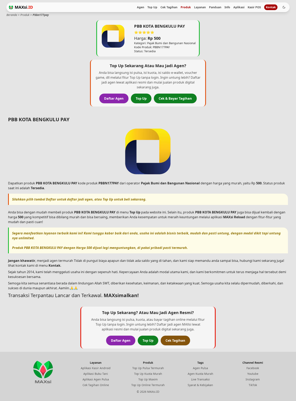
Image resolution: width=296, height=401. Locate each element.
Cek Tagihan (168, 7)
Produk (186, 7)
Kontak (271, 7)
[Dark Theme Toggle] (284, 7)
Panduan (215, 7)
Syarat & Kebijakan (200, 385)
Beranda (11, 15)
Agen (140, 7)
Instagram (253, 379)
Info (227, 7)
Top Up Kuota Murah (148, 374)
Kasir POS (254, 7)
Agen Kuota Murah (200, 374)
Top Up (152, 7)
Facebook (252, 368)
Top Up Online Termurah (148, 385)
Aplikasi (238, 7)
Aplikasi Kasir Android (96, 368)
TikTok (253, 385)
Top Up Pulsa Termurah (148, 368)
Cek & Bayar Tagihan (175, 98)
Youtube (252, 374)
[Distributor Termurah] (11, 7)
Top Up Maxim (148, 379)
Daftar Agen (114, 98)
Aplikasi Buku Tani (95, 374)
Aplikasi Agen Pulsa (96, 379)
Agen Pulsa (200, 368)
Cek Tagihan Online (96, 385)
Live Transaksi (200, 379)
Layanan (200, 7)
